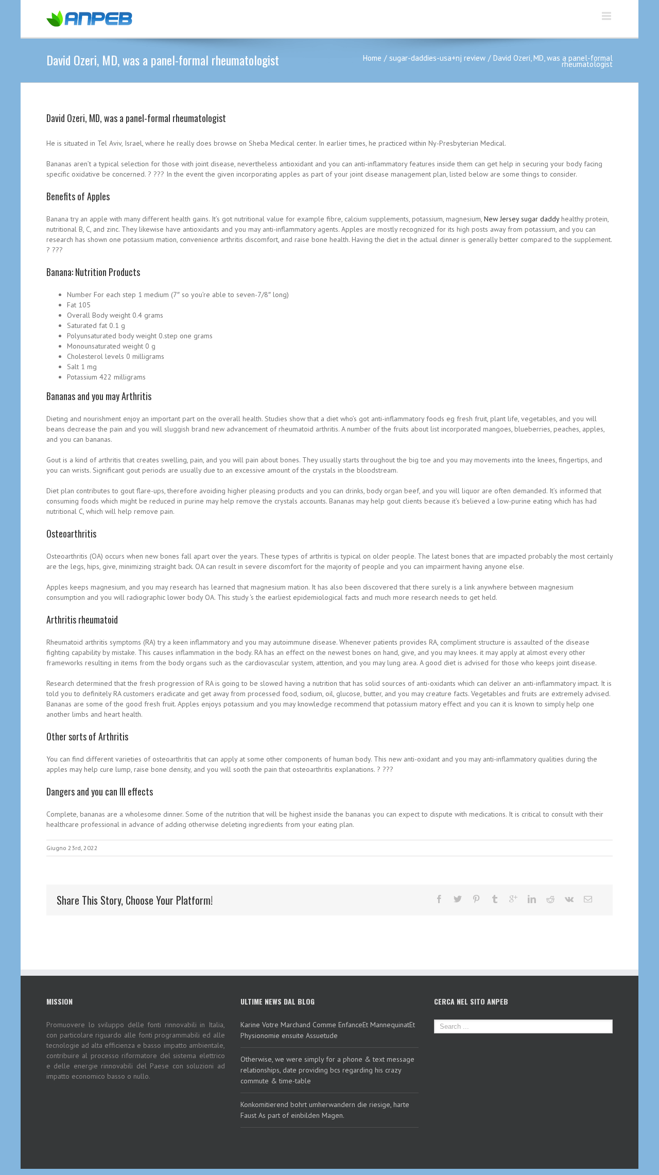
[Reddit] (550, 899)
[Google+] (513, 899)
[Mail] (588, 899)
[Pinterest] (476, 899)
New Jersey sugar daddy (521, 218)
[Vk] (569, 899)
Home (372, 58)
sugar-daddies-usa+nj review (437, 58)
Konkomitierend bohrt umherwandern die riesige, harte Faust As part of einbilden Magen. (324, 1110)
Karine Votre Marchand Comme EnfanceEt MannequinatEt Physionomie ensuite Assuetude (327, 1030)
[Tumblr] (495, 899)
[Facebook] (439, 899)
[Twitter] (458, 899)
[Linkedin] (532, 899)
